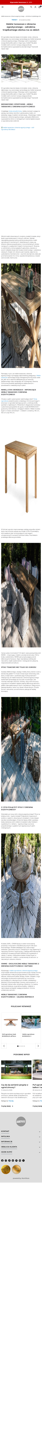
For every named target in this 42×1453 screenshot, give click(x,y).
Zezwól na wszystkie (7, 735)
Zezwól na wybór (18, 735)
